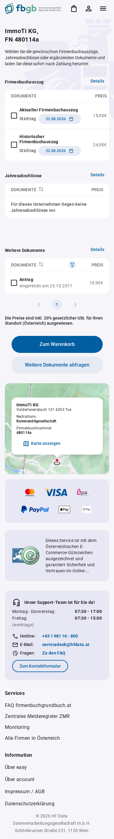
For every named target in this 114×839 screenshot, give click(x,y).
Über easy (16, 767)
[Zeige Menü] (103, 8)
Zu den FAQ (54, 653)
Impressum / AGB (25, 791)
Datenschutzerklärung (29, 804)
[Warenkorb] (74, 8)
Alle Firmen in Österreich (32, 738)
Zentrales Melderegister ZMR (37, 716)
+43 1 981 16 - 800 (60, 636)
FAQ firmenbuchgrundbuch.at (38, 705)
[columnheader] (39, 190)
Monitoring (17, 727)
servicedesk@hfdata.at (65, 644)
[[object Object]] (72, 265)
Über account (20, 779)
